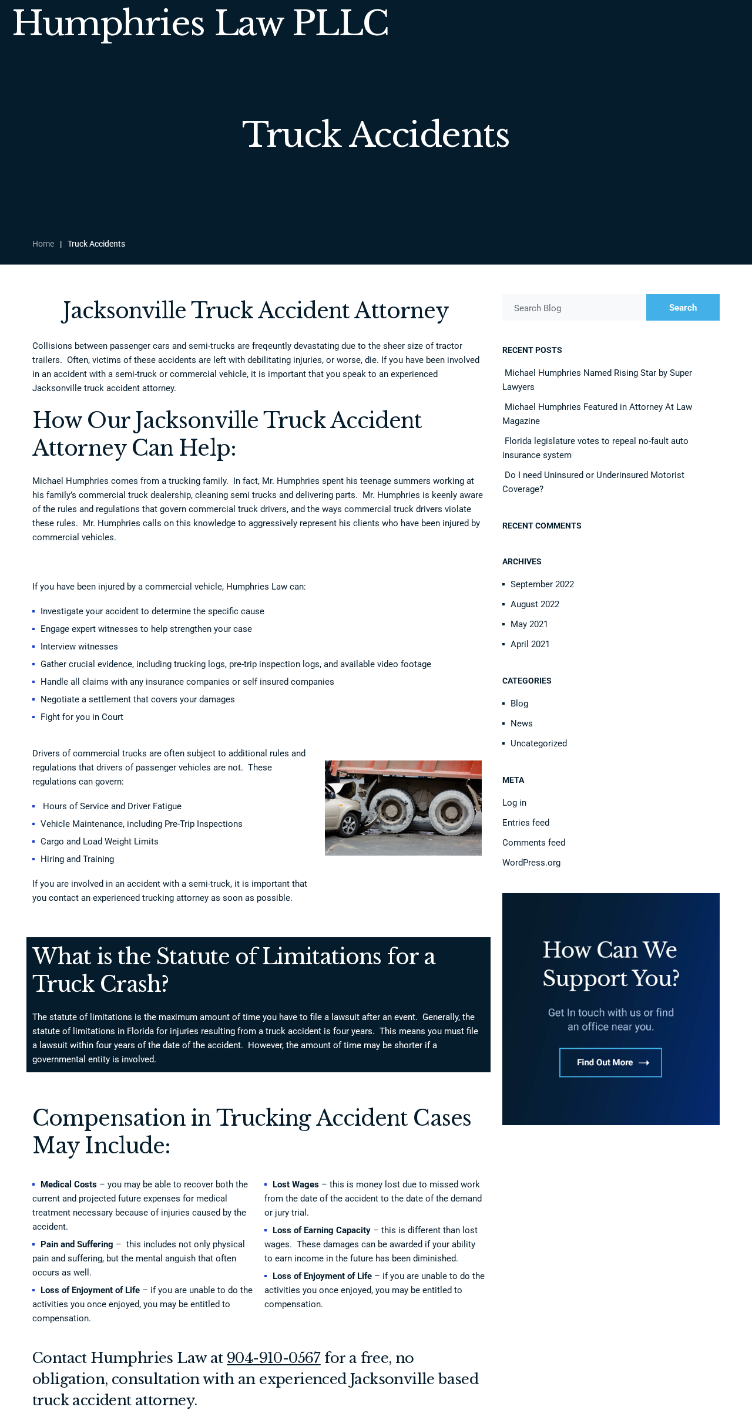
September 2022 (542, 584)
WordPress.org (531, 862)
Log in (514, 802)
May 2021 (529, 624)
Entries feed (525, 822)
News (522, 723)
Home (43, 243)
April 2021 (530, 644)
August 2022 (535, 604)
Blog (519, 703)
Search (683, 307)
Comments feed (533, 842)
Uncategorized (539, 743)
